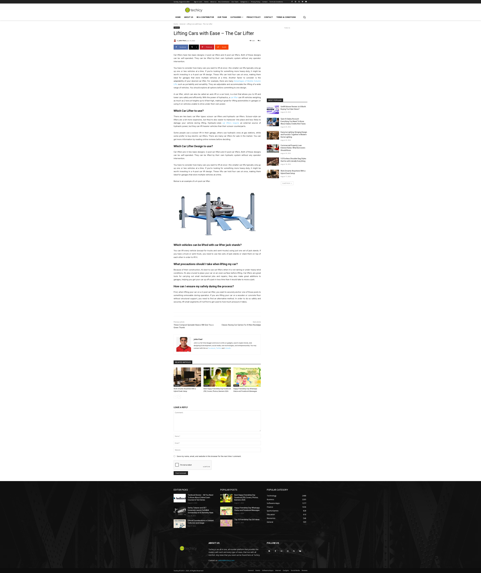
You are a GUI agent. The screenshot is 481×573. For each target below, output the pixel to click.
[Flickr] (281, 551)
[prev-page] (175, 396)
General (182, 24)
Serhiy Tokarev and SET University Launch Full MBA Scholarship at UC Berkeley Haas (200, 510)
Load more (286, 183)
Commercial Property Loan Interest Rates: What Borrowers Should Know (293, 147)
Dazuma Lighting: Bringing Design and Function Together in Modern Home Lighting (294, 134)
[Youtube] (306, 1)
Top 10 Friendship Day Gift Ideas (247, 520)
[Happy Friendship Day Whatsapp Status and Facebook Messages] (247, 377)
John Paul (182, 40)
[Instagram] (295, 1)
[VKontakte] (300, 551)
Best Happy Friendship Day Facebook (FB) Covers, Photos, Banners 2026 (246, 497)
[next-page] (179, 396)
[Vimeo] (302, 1)
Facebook (211, 348)
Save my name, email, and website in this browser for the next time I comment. (209, 456)
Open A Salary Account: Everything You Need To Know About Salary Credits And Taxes (293, 121)
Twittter (218, 348)
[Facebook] (292, 1)
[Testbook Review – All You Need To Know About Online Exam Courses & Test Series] (180, 498)
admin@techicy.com (226, 560)
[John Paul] (175, 40)
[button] (304, 17)
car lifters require (230, 123)
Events (206, 385)
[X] (299, 1)
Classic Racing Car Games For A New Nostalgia (241, 325)
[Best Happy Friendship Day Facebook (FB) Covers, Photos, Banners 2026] (217, 377)
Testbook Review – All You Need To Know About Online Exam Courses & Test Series (200, 497)
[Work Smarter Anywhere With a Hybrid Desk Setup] (187, 377)
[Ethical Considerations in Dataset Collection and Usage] (180, 523)
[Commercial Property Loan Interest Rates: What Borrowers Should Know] (273, 148)
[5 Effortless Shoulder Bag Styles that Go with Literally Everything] (273, 161)
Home (176, 24)
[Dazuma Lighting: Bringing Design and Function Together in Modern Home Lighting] (273, 135)
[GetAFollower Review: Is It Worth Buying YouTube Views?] (273, 109)
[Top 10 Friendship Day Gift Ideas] (226, 522)
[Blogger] (269, 551)
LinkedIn (228, 348)
